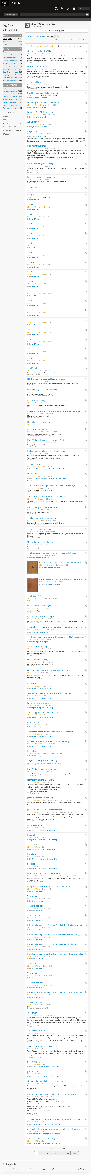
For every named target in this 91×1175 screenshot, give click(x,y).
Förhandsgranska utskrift (36, 36)
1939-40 (30, 262)
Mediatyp (7, 133)
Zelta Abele (32, 187)
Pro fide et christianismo (38, 429)
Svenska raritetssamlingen (40, 558)
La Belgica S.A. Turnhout (38, 703)
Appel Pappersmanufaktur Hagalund (43, 712)
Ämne (5, 123)
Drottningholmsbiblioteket (39, 66)
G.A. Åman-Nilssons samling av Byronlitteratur (48, 670)
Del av (6, 48)
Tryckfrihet (35, 200)
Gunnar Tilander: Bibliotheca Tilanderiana (45, 1067)
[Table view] (56, 36)
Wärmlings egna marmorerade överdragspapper (49, 693)
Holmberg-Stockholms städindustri (43, 102)
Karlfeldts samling (9, 63)
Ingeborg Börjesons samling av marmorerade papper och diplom (56, 411)
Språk (68, 9)
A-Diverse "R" (33, 122)
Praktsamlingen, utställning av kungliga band (47, 616)
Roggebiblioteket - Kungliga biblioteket (16, 99)
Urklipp (62, 9)
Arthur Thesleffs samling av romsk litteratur (46, 1124)
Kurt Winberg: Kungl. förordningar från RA (46, 440)
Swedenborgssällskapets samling (42, 389)
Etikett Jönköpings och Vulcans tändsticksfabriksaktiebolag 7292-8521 (58, 925)
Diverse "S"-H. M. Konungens (40, 112)
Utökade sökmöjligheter (56, 31)
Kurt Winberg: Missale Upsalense (42, 507)
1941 (29, 320)
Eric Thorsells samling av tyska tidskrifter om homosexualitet (54, 1094)
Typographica (33, 1013)
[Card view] (52, 36)
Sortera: (73, 40)
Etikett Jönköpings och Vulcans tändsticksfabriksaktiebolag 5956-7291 (58, 934)
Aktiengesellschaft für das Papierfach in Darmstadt (50, 731)
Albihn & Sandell (34, 722)
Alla (4, 52)
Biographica (32, 835)
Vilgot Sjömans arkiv (10, 75)
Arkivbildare (9, 112)
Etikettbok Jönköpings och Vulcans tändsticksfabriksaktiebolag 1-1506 (58, 992)
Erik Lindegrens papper (11, 80)
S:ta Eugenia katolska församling (41, 518)
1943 (29, 272)
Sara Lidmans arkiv (9, 58)
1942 (29, 291)
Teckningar (32, 844)
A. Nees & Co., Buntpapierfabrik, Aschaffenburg (48, 741)
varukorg (56, 9)
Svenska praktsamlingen (40, 632)
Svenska (6, 41)
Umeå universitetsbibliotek (12, 94)
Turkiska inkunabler (36, 1030)
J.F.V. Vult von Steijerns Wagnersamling (44, 809)
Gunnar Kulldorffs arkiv (11, 60)
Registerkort (32, 131)
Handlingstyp (9, 126)
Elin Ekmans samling (36, 400)
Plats (5, 119)
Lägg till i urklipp (86, 51)
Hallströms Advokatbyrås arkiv (14, 55)
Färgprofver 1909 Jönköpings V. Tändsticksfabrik (48, 886)
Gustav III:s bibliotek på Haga (40, 51)
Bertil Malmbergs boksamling (40, 163)
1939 (29, 358)
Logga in (83, 9)
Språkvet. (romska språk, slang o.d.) (43, 1138)
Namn (6, 115)
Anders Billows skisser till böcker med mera (46, 496)
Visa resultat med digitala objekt (70, 46)
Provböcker (32, 751)
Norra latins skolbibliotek (38, 422)
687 (67, 1153)
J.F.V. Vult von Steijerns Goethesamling (44, 830)
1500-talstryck (33, 464)
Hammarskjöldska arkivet (12, 78)
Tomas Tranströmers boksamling (42, 1046)
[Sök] (87, 14)
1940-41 (30, 195)
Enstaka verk (33, 854)
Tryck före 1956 (34, 596)
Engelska (6, 44)
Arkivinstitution (10, 84)
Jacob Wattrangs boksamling (40, 797)
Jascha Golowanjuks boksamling (41, 177)
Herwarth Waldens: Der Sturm (40, 780)
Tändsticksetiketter (38, 891)
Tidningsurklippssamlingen (39, 529)
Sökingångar (10, 15)
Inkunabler (32, 473)
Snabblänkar (74, 9)
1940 (29, 214)
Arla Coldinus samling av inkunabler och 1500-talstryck (50, 469)
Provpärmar (32, 683)
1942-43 (30, 281)
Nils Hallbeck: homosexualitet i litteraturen (46, 379)
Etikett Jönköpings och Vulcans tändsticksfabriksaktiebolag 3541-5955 (58, 944)
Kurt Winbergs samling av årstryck (42, 769)
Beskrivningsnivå (11, 130)
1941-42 (30, 310)
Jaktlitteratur (33, 1071)
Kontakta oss (7, 1166)
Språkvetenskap (34, 1062)
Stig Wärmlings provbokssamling (42, 688)
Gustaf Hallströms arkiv (11, 72)
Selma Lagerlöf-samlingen (12, 66)
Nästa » (74, 1153)
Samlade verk (33, 863)
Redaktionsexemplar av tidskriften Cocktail (46, 451)
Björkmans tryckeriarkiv (39, 98)
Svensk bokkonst (34, 82)
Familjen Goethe (34, 825)
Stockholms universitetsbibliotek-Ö (43, 93)
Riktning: (58, 40)
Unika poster (7, 39)
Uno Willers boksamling (37, 659)
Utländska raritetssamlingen (40, 542)
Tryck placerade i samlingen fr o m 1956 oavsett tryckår (52, 553)
